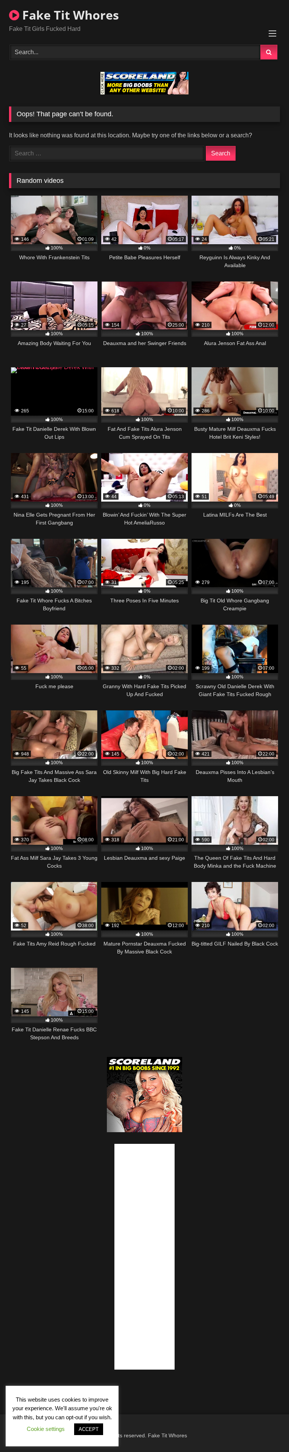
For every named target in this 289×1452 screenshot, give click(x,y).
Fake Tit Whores (69, 15)
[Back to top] (265, 1429)
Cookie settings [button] (46, 1429)
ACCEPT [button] (89, 1429)
